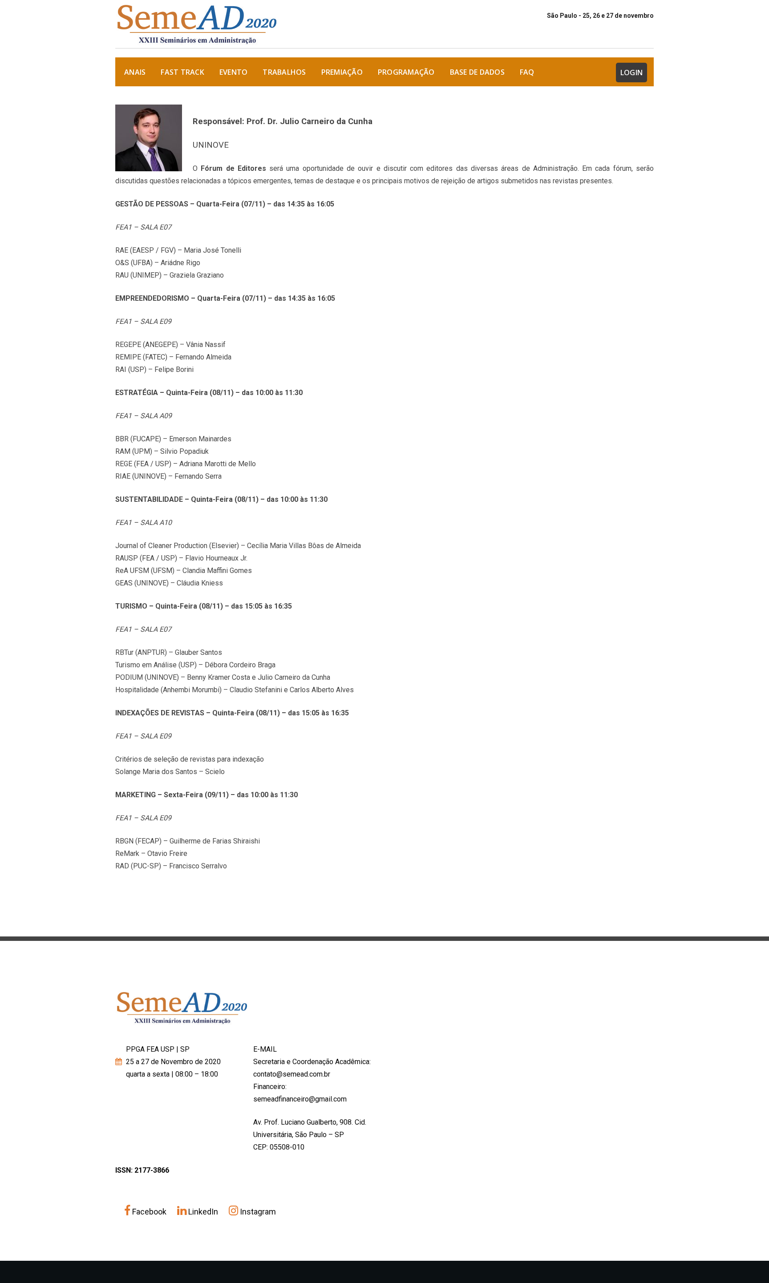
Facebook (149, 1211)
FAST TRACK (182, 72)
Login (631, 72)
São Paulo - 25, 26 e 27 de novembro (600, 15)
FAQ (527, 72)
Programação (406, 72)
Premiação (342, 72)
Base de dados (477, 72)
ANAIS (135, 72)
